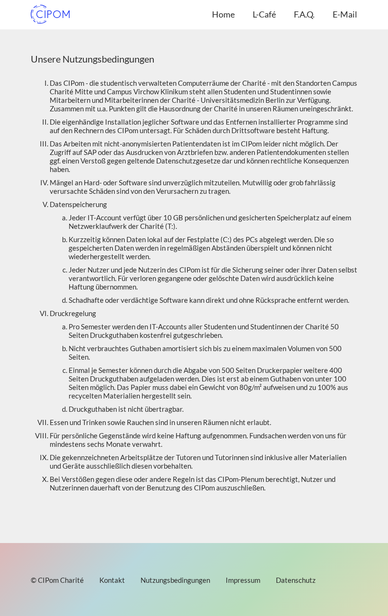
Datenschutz (296, 580)
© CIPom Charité (57, 580)
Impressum (243, 580)
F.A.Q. (304, 14)
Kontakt (112, 580)
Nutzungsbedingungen (175, 580)
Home (223, 14)
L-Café (264, 14)
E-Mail (345, 14)
